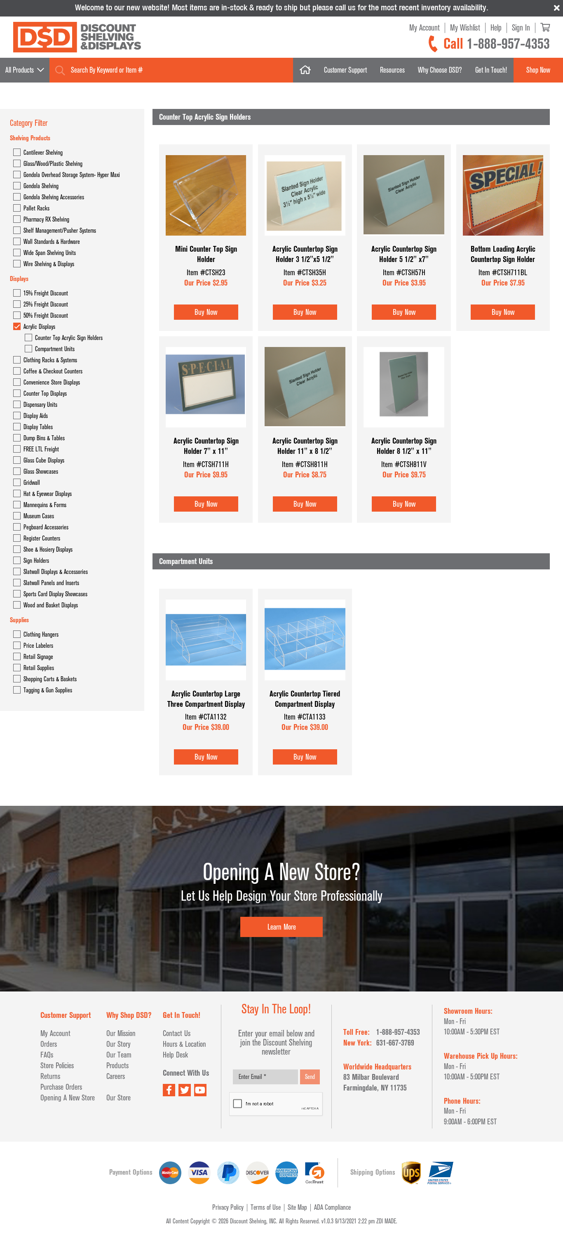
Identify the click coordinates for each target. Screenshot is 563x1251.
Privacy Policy (228, 1207)
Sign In (521, 28)
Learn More (281, 927)
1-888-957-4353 (508, 43)
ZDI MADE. (386, 1221)
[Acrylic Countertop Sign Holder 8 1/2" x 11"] (404, 431)
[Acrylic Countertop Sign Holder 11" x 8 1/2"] (305, 431)
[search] (60, 70)
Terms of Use (266, 1207)
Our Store (118, 1097)
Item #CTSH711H (206, 464)
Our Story (118, 1044)
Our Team (118, 1055)
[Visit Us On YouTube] (200, 1090)
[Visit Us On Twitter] (184, 1090)
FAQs (46, 1055)
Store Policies (57, 1065)
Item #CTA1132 (206, 717)
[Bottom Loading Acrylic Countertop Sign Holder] (503, 239)
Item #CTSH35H (305, 272)
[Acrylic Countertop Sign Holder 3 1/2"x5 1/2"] (305, 239)
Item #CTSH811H (305, 464)
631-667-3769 (395, 1043)
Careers (115, 1076)
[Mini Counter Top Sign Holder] (206, 239)
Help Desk (175, 1055)
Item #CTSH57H (404, 272)
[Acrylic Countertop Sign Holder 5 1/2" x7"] (404, 239)
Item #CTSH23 (206, 272)
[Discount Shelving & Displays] (77, 37)
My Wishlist (465, 28)
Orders (48, 1044)
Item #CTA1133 (305, 717)
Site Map (297, 1207)
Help (496, 28)
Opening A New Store (67, 1097)
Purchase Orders (61, 1087)
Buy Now (206, 312)
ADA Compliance (332, 1207)
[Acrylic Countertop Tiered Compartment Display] (305, 684)
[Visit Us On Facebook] (169, 1090)
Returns (50, 1076)
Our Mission (121, 1033)
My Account (424, 28)
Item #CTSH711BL (503, 272)
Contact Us (176, 1033)
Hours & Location (184, 1044)
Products (117, 1065)
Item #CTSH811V (404, 464)
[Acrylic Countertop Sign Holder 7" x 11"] (206, 431)
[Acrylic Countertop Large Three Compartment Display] (206, 684)
